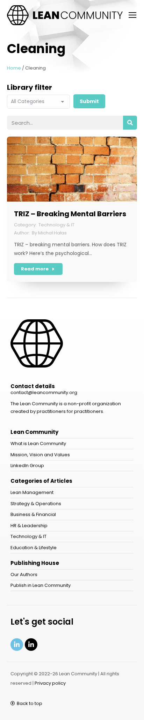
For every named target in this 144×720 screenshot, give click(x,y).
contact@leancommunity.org (43, 392)
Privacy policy (50, 683)
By (49, 233)
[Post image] (72, 169)
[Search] (130, 123)
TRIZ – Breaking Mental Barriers (70, 214)
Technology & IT (56, 224)
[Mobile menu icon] (132, 15)
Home (14, 68)
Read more (35, 269)
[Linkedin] (16, 644)
